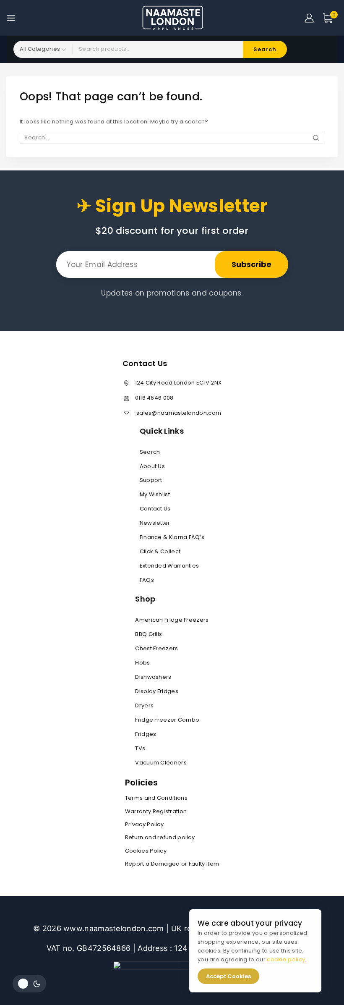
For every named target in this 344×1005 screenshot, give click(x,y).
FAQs (147, 580)
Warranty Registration (156, 811)
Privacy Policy (144, 824)
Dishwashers (153, 677)
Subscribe (251, 264)
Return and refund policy (160, 837)
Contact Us (155, 509)
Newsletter (155, 523)
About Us (152, 466)
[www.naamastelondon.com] (172, 17)
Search (150, 452)
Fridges (145, 734)
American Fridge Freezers (171, 620)
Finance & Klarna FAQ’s (172, 537)
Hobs (142, 663)
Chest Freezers (156, 648)
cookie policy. (284, 959)
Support (151, 480)
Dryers (144, 705)
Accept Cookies (225, 976)
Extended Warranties (169, 566)
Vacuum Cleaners (161, 763)
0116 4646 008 (154, 398)
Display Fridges (156, 691)
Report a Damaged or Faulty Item (172, 864)
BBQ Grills (148, 634)
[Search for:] (172, 137)
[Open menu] (11, 18)
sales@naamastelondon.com (178, 413)
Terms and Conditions (156, 798)
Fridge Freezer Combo (167, 720)
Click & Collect (160, 551)
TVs (140, 748)
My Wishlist (155, 494)
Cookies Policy (146, 851)
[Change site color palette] (29, 983)
